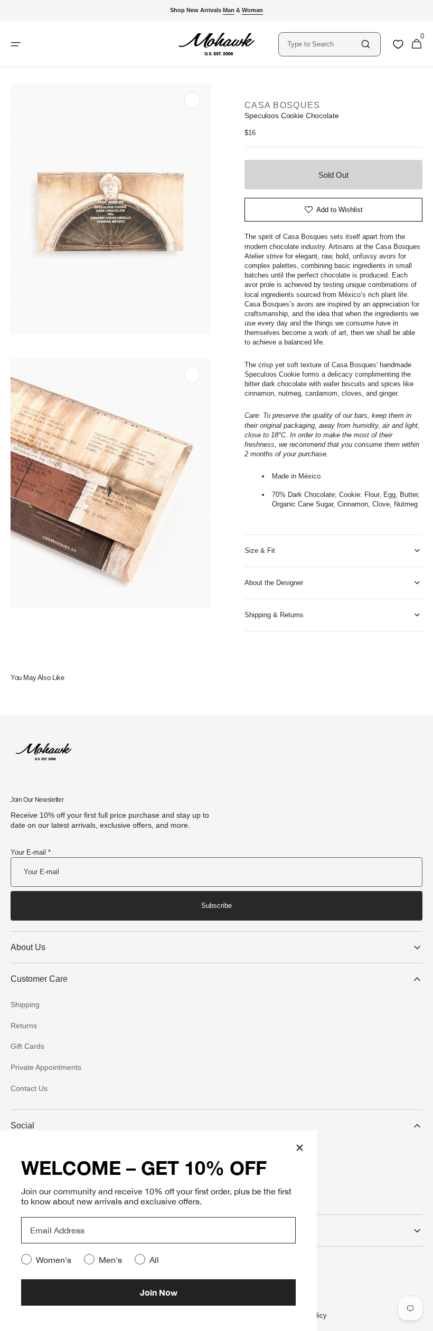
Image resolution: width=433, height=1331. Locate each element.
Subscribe (216, 905)
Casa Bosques (282, 105)
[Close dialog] (299, 1147)
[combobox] (323, 44)
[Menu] (15, 44)
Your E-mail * (31, 852)
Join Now (158, 1292)
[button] (416, 44)
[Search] (366, 44)
